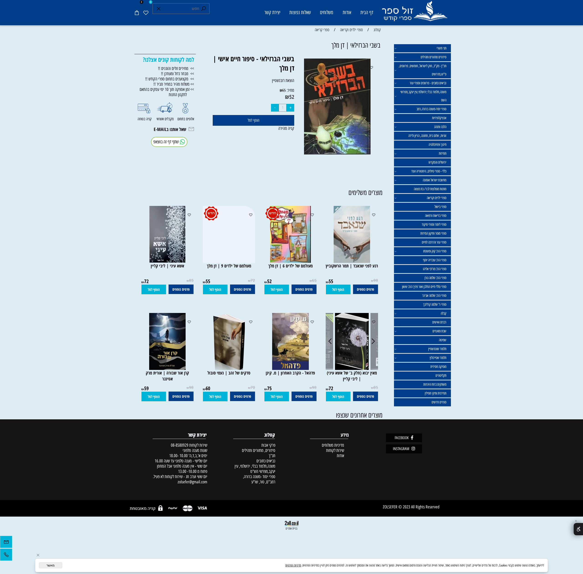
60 (208, 388)
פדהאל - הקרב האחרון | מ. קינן (290, 373)
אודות (347, 12)
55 (331, 281)
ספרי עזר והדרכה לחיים (434, 242)
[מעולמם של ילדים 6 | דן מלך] (290, 261)
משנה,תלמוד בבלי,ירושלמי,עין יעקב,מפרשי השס (423, 96)
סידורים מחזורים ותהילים (433, 57)
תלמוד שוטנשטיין (437, 349)
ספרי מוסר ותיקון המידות (433, 233)
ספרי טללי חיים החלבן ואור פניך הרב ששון (424, 286)
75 (269, 388)
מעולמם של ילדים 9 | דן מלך (229, 266)
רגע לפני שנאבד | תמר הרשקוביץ (352, 266)
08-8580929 (179, 445)
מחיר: (290, 90)
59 (146, 388)
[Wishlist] (145, 12)
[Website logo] (414, 13)
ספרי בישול (440, 207)
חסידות (442, 153)
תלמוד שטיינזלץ (438, 358)
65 (284, 90)
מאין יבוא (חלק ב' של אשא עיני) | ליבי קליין (352, 376)
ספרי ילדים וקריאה (436, 198)
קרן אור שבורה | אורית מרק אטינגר (167, 376)
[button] (338, 289)
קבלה (443, 313)
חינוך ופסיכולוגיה (437, 144)
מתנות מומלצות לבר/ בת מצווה (430, 189)
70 (253, 387)
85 (191, 280)
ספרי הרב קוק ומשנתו (434, 251)
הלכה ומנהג (440, 127)
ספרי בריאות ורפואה (435, 215)
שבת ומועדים (439, 331)
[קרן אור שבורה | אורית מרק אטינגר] (167, 368)
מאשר (50, 565)
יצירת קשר (272, 12)
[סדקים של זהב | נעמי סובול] (229, 368)
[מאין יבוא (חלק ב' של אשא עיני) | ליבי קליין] (352, 368)
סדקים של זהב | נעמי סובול (228, 373)
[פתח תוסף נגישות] (578, 529)
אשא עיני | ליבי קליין (167, 266)
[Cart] (136, 12)
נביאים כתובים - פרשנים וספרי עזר (428, 83)
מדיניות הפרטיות (293, 565)
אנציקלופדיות (439, 118)
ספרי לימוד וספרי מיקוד (434, 224)
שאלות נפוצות (300, 12)
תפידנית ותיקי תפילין (435, 393)
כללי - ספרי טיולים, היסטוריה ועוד (428, 171)
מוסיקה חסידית (438, 366)
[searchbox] (181, 8)
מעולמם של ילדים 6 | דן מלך (290, 266)
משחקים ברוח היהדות (434, 384)
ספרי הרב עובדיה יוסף (434, 260)
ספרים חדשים (439, 402)
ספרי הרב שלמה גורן (435, 278)
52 (291, 96)
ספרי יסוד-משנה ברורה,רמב (431, 109)
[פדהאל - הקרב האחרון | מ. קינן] (290, 368)
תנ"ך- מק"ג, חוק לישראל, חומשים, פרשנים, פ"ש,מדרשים (422, 70)
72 (253, 280)
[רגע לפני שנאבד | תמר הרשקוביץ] (352, 261)
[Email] (6, 543)
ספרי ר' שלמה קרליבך (434, 304)
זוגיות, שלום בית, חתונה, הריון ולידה (427, 135)
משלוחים (326, 12)
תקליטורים (440, 375)
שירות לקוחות (335, 450)
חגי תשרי (441, 48)
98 (375, 280)
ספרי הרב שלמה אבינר (434, 295)
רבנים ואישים (439, 322)
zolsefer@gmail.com (191, 481)
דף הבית (367, 12)
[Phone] (6, 556)
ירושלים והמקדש (437, 162)
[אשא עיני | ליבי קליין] (167, 261)
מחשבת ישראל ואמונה (434, 180)
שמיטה (442, 340)
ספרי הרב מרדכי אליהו (434, 269)
